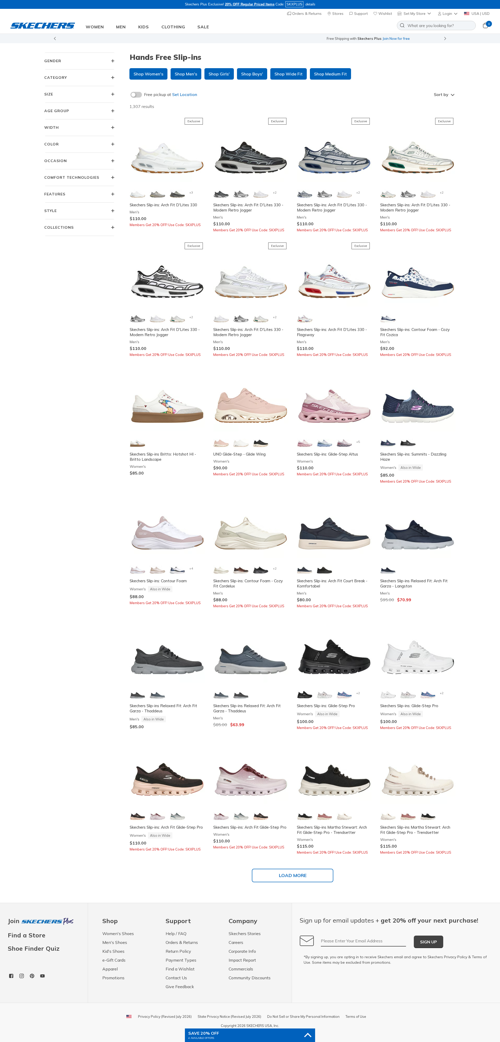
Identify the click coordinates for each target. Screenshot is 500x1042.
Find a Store (26, 935)
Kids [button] (143, 26)
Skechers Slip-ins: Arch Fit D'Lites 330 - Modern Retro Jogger (248, 207)
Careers (236, 942)
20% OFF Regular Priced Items (249, 4)
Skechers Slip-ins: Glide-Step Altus (327, 454)
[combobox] (436, 25)
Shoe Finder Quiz (33, 948)
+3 (191, 192)
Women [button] (95, 26)
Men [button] (121, 26)
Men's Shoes (114, 942)
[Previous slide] (54, 38)
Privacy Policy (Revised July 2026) (165, 1016)
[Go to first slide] (445, 38)
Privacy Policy (455, 957)
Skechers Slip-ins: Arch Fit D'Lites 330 (163, 204)
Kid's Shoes (113, 951)
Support (360, 13)
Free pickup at (170, 94)
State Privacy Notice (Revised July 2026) (229, 1016)
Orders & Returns (306, 13)
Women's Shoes (118, 933)
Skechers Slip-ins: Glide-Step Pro (326, 705)
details (310, 4)
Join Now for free (278, 38)
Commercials (241, 968)
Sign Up (428, 941)
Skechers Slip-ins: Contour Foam (158, 580)
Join (14, 921)
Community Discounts (250, 977)
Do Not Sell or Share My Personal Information (303, 1016)
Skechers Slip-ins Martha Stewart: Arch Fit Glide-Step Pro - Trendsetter (332, 830)
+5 (358, 442)
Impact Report (242, 960)
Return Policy (178, 951)
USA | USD (480, 13)
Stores (337, 13)
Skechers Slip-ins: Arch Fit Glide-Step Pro (166, 827)
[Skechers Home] (43, 25)
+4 (191, 568)
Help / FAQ (176, 933)
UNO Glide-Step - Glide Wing (239, 454)
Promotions (113, 977)
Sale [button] (203, 26)
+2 (274, 192)
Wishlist (384, 13)
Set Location (184, 94)
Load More (293, 875)
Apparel (110, 968)
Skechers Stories (245, 933)
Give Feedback (180, 986)
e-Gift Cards (114, 960)
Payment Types (181, 960)
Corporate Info (242, 951)
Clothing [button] (173, 26)
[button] (448, 13)
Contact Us (176, 977)
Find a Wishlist (180, 968)
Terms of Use (356, 1016)
